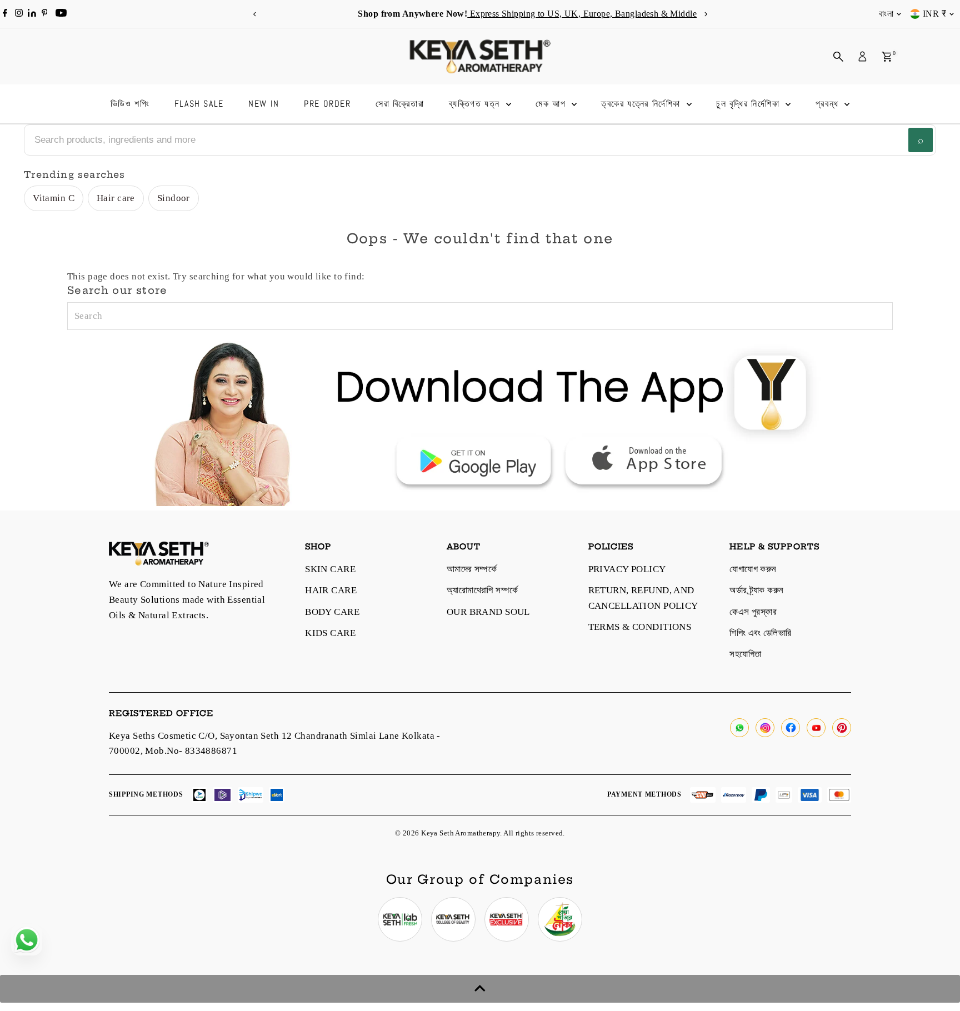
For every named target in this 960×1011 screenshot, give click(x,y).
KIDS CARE (330, 633)
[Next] (705, 14)
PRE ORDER (327, 103)
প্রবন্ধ (829, 103)
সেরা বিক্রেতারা (400, 103)
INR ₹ (934, 13)
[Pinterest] (45, 14)
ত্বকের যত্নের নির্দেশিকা (642, 103)
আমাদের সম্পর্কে (472, 569)
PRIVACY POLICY (627, 569)
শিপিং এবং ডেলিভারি (760, 633)
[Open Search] (838, 57)
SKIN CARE (330, 569)
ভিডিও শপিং (130, 103)
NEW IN (263, 103)
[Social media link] (739, 727)
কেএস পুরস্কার (753, 612)
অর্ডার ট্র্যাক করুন (756, 590)
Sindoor (173, 198)
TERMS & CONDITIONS (640, 627)
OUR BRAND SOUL (488, 612)
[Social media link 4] (560, 919)
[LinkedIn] (33, 13)
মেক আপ (552, 103)
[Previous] (254, 14)
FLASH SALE (199, 103)
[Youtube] (61, 14)
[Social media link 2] (453, 919)
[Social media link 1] (400, 919)
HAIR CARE (331, 590)
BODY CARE (332, 612)
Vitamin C (53, 198)
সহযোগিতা (745, 654)
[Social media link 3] (506, 919)
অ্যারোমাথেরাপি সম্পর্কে (482, 590)
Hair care (116, 198)
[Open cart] (887, 57)
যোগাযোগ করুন (752, 569)
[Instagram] (19, 14)
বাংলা (886, 13)
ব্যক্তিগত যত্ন (476, 103)
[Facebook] (5, 14)
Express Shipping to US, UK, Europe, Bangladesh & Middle (534, 13)
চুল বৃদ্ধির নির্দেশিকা (749, 103)
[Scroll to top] (480, 989)
